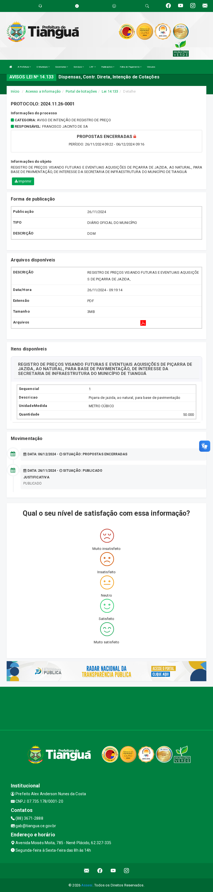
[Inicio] (11, 67)
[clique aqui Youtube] (113, 871)
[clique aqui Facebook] (100, 871)
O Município (42, 67)
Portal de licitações (81, 91)
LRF (91, 67)
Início (15, 91)
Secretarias (61, 67)
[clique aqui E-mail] (87, 871)
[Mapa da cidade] (106, 707)
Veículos (151, 67)
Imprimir (24, 181)
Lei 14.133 (110, 91)
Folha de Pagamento (130, 67)
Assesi (87, 885)
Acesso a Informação (43, 91)
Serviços (77, 67)
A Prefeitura (23, 67)
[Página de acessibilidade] (114, 6)
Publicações (107, 67)
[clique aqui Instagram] (126, 871)
